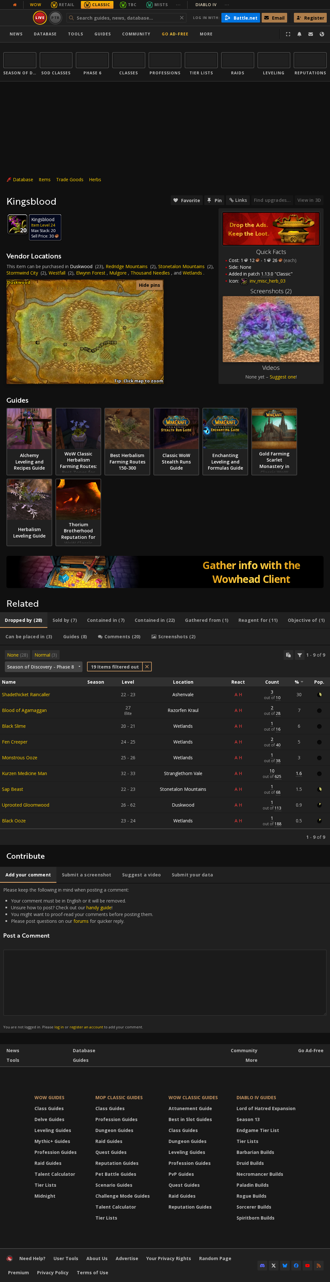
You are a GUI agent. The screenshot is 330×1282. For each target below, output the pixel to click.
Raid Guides (48, 1163)
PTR (55, 17)
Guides (102, 34)
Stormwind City (22, 273)
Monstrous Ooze (19, 757)
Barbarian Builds (255, 1152)
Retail (66, 4)
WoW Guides (49, 1097)
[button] (38, 342)
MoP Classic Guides (119, 1097)
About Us (97, 1258)
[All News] (15, 5)
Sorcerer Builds (254, 1207)
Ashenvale (183, 694)
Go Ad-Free (175, 34)
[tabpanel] (165, 745)
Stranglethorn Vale (183, 773)
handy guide (99, 907)
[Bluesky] (285, 1265)
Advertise (127, 1258)
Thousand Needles (150, 273)
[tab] (23, 620)
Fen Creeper (14, 742)
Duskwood (81, 266)
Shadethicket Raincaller (26, 694)
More (251, 1060)
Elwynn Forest (90, 273)
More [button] (206, 34)
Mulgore (118, 273)
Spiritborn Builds (256, 1218)
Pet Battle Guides (115, 1174)
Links (241, 200)
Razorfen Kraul (183, 710)
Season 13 (248, 1119)
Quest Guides (111, 1152)
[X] (273, 1265)
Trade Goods (69, 179)
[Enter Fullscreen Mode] (288, 34)
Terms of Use (92, 1272)
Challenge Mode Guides (122, 1196)
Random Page (215, 1258)
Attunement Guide (190, 1108)
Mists (161, 4)
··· (178, 4)
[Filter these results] (300, 655)
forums (81, 921)
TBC (132, 4)
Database (45, 34)
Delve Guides (49, 1119)
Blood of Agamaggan (24, 710)
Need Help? (32, 1258)
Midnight (44, 1196)
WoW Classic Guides (193, 1097)
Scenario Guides (113, 1185)
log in (59, 1027)
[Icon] (17, 224)
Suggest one (283, 377)
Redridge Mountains (127, 266)
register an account (86, 1027)
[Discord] (262, 1265)
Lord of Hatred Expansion (266, 1108)
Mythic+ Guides (52, 1141)
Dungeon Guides (114, 1130)
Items (45, 179)
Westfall (57, 273)
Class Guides (49, 1108)
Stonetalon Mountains (181, 266)
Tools (12, 1060)
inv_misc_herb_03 (267, 281)
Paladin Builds (253, 1185)
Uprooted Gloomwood (25, 805)
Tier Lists (45, 1185)
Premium (18, 1272)
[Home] (9, 1260)
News (16, 34)
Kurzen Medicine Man (24, 773)
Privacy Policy (53, 1272)
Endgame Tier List (258, 1130)
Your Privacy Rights (168, 1258)
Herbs (95, 179)
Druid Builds (250, 1163)
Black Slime (14, 726)
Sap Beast (12, 789)
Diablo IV (212, 4)
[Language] (322, 34)
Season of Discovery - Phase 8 (40, 667)
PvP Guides (181, 1174)
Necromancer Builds (260, 1174)
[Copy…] (288, 655)
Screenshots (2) (271, 291)
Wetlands (192, 273)
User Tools (65, 1258)
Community (136, 34)
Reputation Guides (117, 1163)
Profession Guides (55, 1152)
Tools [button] (75, 34)
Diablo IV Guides (256, 1097)
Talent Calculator (54, 1174)
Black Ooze (14, 821)
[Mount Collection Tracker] (165, 572)
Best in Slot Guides (190, 1119)
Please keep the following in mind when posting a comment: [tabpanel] (78, 958)
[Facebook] (296, 1265)
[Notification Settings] (299, 34)
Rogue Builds (252, 1196)
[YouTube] (307, 1265)
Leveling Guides (52, 1130)
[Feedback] (310, 34)
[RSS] (319, 1265)
